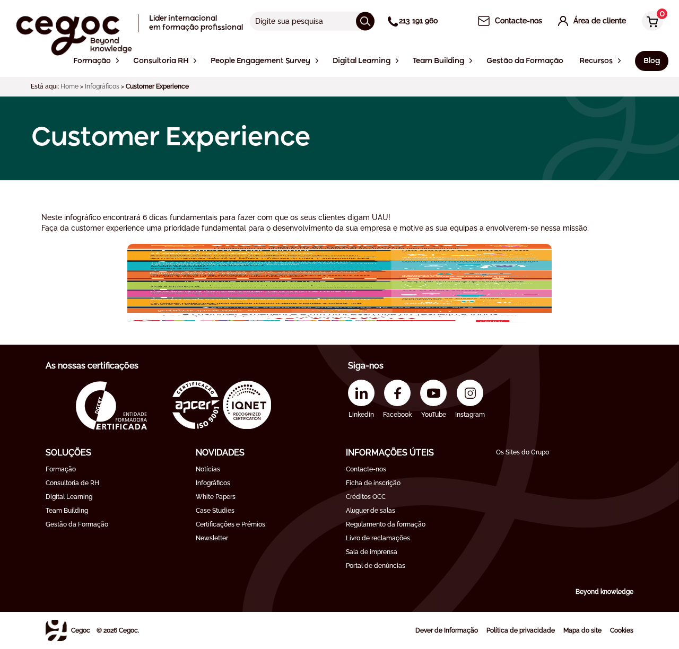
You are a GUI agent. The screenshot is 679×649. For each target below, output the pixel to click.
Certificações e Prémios (230, 524)
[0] (650, 22)
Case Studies (215, 510)
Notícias (208, 469)
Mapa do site (582, 630)
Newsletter (212, 538)
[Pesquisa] (365, 21)
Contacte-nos (366, 469)
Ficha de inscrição (373, 483)
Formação (61, 469)
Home (69, 86)
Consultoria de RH (72, 483)
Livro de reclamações (378, 538)
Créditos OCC (366, 497)
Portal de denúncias (375, 565)
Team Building (67, 510)
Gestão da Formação (77, 524)
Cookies (621, 630)
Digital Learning (69, 497)
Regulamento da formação (385, 524)
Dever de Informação (446, 630)
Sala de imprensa (371, 552)
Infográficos (102, 86)
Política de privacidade (520, 630)
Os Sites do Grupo (522, 452)
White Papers (216, 497)
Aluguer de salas (370, 510)
